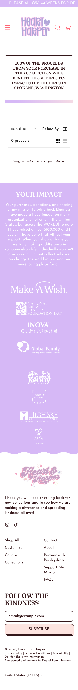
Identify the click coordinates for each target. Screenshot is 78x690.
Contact (50, 540)
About (49, 548)
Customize (13, 548)
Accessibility (60, 653)
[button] (57, 27)
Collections (14, 562)
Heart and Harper (31, 649)
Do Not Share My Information (24, 656)
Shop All (12, 540)
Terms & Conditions (37, 653)
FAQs (48, 580)
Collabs (11, 555)
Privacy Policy (13, 653)
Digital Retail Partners (56, 660)
